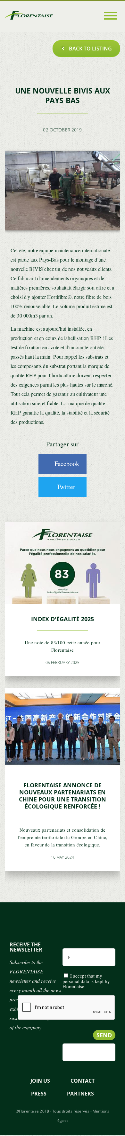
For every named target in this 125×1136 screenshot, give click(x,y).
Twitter (66, 486)
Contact (83, 1080)
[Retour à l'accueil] (29, 16)
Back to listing (90, 48)
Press (38, 1093)
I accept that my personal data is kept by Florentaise (86, 980)
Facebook (66, 463)
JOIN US (40, 1080)
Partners (80, 1093)
